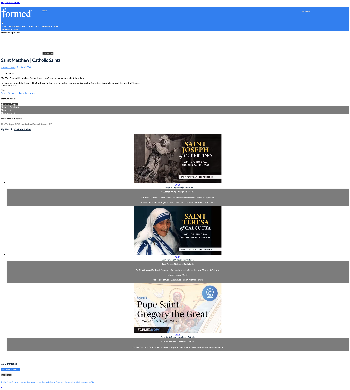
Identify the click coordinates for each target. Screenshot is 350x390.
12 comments (7, 73)
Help (39, 382)
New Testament (27, 93)
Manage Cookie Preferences (77, 382)
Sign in (55, 26)
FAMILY (38, 26)
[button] (2, 23)
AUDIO (31, 26)
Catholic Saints (8, 67)
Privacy (52, 382)
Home (4, 26)
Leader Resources (28, 382)
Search (44, 10)
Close (45, 53)
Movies (18, 26)
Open (50, 53)
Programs (11, 26)
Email (15, 104)
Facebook (6, 104)
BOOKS (25, 26)
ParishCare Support (10, 382)
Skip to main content (10, 2)
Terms (45, 382)
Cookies (60, 382)
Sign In (15, 29)
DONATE (306, 11)
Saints (4, 93)
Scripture (13, 93)
